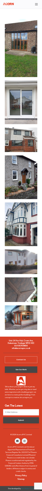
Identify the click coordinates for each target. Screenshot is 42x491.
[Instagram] (24, 441)
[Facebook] (17, 441)
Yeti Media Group (27, 488)
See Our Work (21, 369)
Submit (21, 420)
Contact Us (21, 360)
